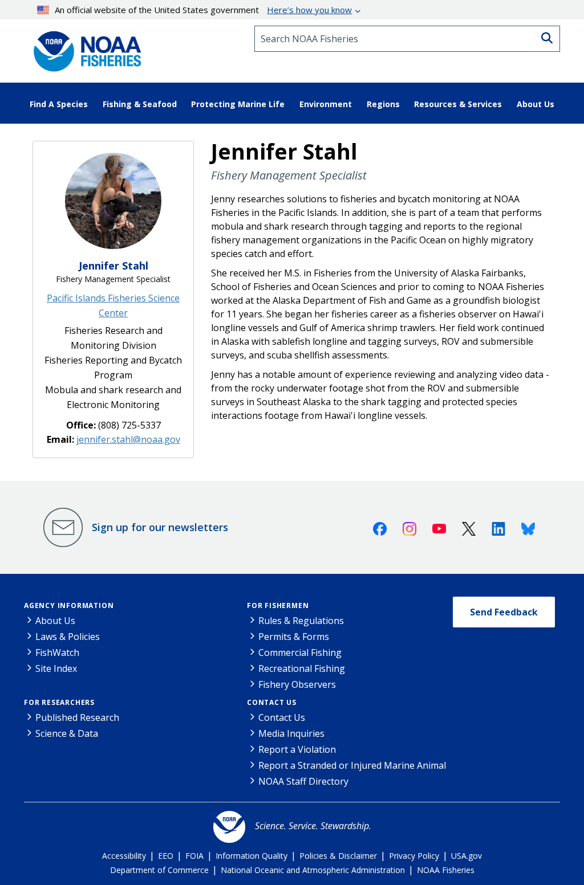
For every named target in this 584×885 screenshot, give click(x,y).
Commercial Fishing (300, 652)
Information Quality (251, 855)
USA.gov (466, 855)
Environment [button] (325, 104)
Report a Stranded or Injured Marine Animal (352, 765)
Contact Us (272, 702)
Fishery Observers (297, 684)
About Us (55, 620)
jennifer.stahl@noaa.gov (128, 439)
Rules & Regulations (301, 620)
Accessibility (124, 855)
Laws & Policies (67, 636)
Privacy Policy (414, 855)
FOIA (194, 855)
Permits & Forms (293, 636)
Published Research (77, 717)
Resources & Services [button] (458, 104)
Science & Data (66, 733)
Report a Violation (297, 749)
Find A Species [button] (59, 104)
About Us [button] (535, 104)
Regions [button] (383, 104)
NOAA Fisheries (445, 869)
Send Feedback (504, 612)
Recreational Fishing (301, 668)
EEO (165, 855)
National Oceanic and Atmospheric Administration (313, 869)
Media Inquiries (291, 733)
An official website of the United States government (203, 9)
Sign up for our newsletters (160, 527)
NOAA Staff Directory (303, 781)
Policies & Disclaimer (338, 855)
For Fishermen (278, 605)
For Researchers (59, 702)
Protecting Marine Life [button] (238, 104)
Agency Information (68, 605)
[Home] (84, 47)
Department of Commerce (159, 869)
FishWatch (57, 652)
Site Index (56, 668)
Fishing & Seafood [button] (140, 104)
